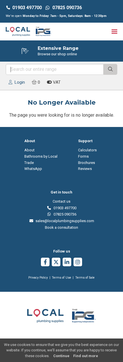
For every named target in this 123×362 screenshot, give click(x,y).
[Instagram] (78, 263)
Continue (61, 356)
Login (18, 82)
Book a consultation (61, 227)
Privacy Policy (38, 277)
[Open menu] (114, 31)
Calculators (87, 150)
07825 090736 (63, 214)
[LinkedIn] (67, 263)
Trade (29, 163)
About (29, 150)
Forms (83, 156)
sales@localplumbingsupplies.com (63, 221)
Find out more (85, 356)
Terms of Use (61, 277)
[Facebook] (45, 263)
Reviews (85, 169)
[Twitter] (56, 263)
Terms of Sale (85, 277)
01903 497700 (27, 7)
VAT (56, 82)
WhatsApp (33, 169)
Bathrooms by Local (40, 156)
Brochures (86, 163)
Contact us (61, 201)
